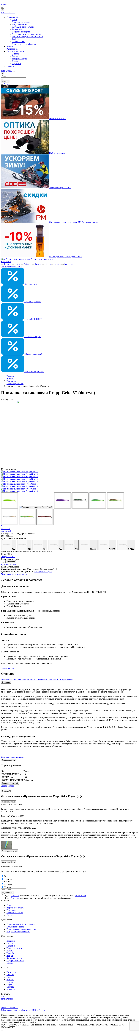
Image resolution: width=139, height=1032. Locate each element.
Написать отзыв (8, 802)
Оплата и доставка (15, 51)
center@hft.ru (7, 999)
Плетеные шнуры (32, 336)
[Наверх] (2, 1030)
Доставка (16, 56)
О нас (14, 19)
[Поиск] (14, 71)
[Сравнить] (2, 562)
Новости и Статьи (15, 912)
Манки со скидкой (33, 354)
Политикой (80, 895)
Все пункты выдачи (43, 571)
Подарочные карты (21, 32)
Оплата (15, 54)
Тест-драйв (17, 29)
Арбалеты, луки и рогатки (40, 259)
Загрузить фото (8, 862)
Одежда (57, 264)
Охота (17, 264)
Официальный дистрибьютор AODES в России (23, 1010)
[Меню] (2, 7)
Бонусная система (20, 24)
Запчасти (68, 264)
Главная (10, 376)
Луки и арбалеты (32, 301)
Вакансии (11, 910)
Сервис (10, 963)
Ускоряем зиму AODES (60, 187)
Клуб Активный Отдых (23, 27)
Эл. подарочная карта (11, 266)
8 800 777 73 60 (8, 12)
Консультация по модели (12, 757)
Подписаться (7, 893)
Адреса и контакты (21, 22)
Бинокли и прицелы (34, 371)
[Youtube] (4, 1005)
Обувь (47, 264)
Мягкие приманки (15, 383)
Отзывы (6, 791)
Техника (8, 264)
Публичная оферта (15, 927)
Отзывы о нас (18, 41)
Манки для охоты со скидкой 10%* (65, 256)
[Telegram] (9, 1005)
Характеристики (8, 760)
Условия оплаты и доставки (14, 574)
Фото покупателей (9, 851)
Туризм (38, 264)
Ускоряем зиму (31, 284)
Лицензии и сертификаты (24, 44)
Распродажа (12, 49)
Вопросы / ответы (10, 783)
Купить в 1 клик (8, 564)
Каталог (5, 81)
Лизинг (15, 61)
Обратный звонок (9, 1007)
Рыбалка (27, 264)
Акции (7, 84)
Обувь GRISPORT (57, 118)
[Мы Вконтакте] (14, 1005)
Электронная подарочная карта (26, 34)
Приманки (11, 381)
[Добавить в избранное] (4, 562)
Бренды (10, 46)
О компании (12, 17)
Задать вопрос (7, 668)
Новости (11, 66)
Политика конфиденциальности (21, 929)
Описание (6, 682)
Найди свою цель (57, 153)
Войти (4, 5)
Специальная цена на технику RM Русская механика (73, 222)
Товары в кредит (19, 58)
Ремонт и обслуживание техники (27, 36)
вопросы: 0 (6, 531)
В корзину (11, 562)
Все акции (6, 261)
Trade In (15, 39)
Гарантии (16, 63)
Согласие (15, 895)
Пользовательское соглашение (20, 924)
